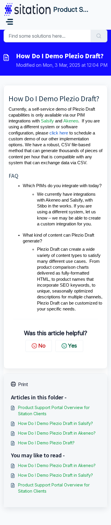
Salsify (47, 121)
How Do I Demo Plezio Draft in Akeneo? (57, 433)
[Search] (99, 35)
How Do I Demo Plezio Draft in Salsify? (55, 423)
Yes (72, 346)
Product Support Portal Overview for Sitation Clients (54, 410)
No (42, 346)
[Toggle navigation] (9, 21)
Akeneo (70, 121)
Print (23, 384)
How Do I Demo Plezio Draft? (46, 442)
